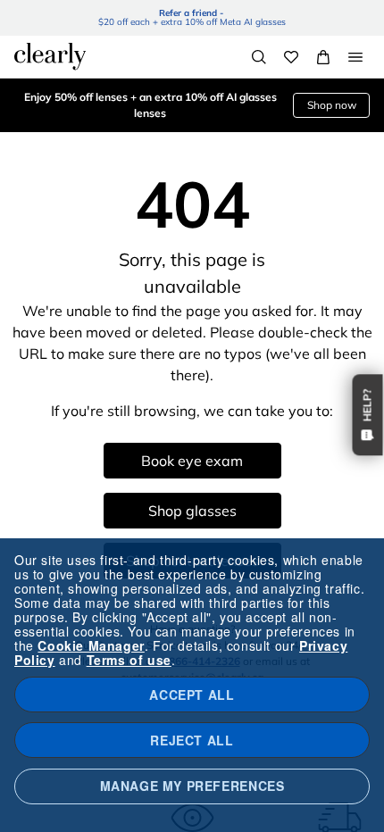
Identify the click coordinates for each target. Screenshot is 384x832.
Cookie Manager (91, 645)
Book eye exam (192, 461)
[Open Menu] (355, 57)
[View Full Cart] (323, 57)
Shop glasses (192, 511)
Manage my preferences (192, 786)
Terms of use (129, 660)
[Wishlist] (291, 57)
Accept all (191, 694)
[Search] (259, 57)
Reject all (191, 740)
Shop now (331, 105)
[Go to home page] (50, 56)
